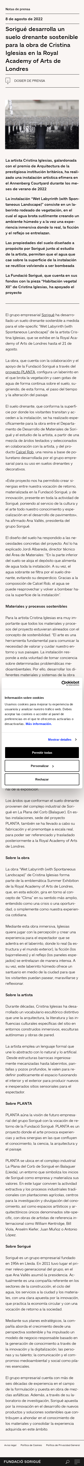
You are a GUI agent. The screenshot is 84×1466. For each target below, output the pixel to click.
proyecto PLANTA (20, 372)
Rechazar (42, 779)
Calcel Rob (25, 452)
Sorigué (48, 314)
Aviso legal (10, 1445)
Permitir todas (42, 752)
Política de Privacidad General (63, 1445)
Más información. (39, 723)
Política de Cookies (31, 1445)
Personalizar (40, 766)
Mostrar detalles (60, 739)
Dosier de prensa (29, 81)
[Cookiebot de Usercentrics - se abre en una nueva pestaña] (61, 683)
